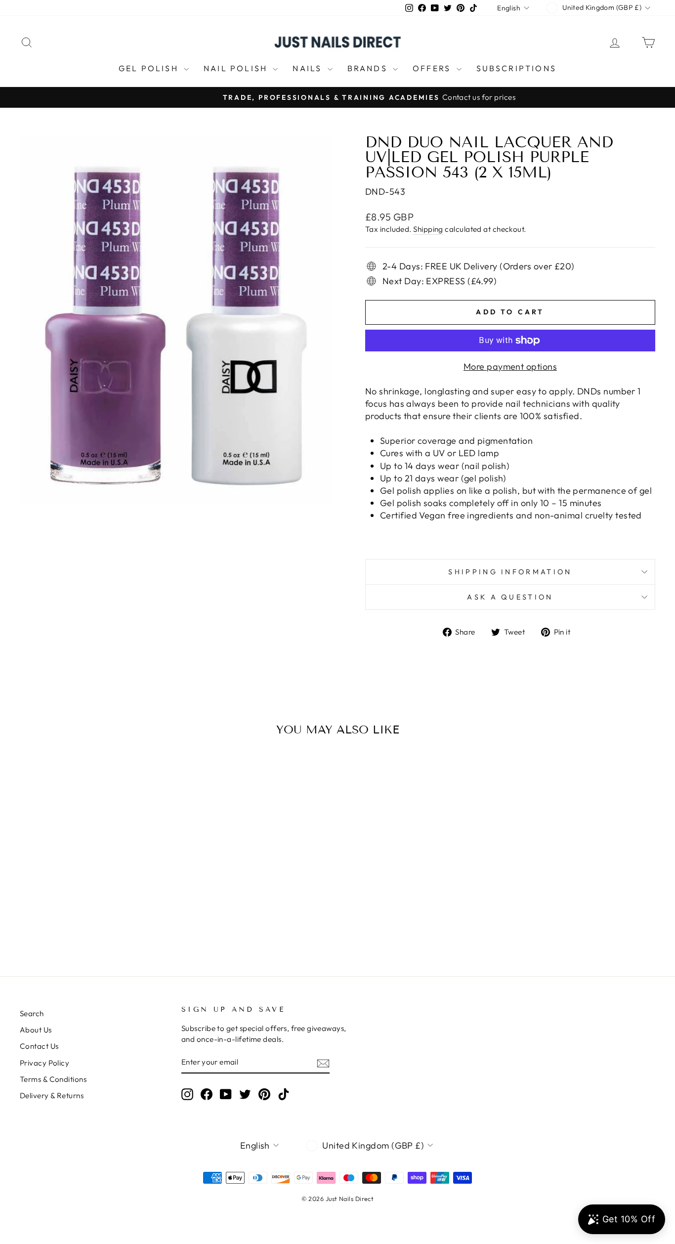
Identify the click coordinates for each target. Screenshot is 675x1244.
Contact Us (39, 1046)
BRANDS (368, 68)
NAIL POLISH (237, 68)
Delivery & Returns (52, 1095)
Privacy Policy (44, 1063)
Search (32, 1013)
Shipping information (510, 571)
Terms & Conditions (53, 1079)
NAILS (309, 68)
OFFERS (433, 68)
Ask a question (510, 597)
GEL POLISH (150, 68)
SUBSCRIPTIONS (516, 68)
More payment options (510, 366)
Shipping (428, 229)
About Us (36, 1029)
